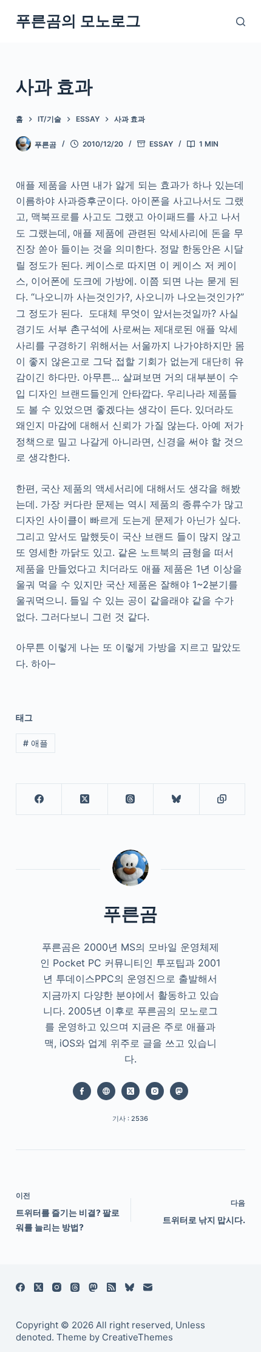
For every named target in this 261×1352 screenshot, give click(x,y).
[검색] (240, 21)
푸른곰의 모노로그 (78, 21)
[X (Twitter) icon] (130, 1091)
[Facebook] (39, 799)
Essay (161, 143)
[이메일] (147, 1287)
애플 (35, 743)
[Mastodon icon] (179, 1091)
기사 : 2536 (130, 1118)
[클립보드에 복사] (222, 799)
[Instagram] (56, 1287)
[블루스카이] (176, 799)
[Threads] (131, 799)
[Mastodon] (93, 1287)
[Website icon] (106, 1091)
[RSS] (111, 1287)
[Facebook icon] (82, 1091)
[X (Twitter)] (84, 799)
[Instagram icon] (155, 1091)
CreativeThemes (137, 1337)
